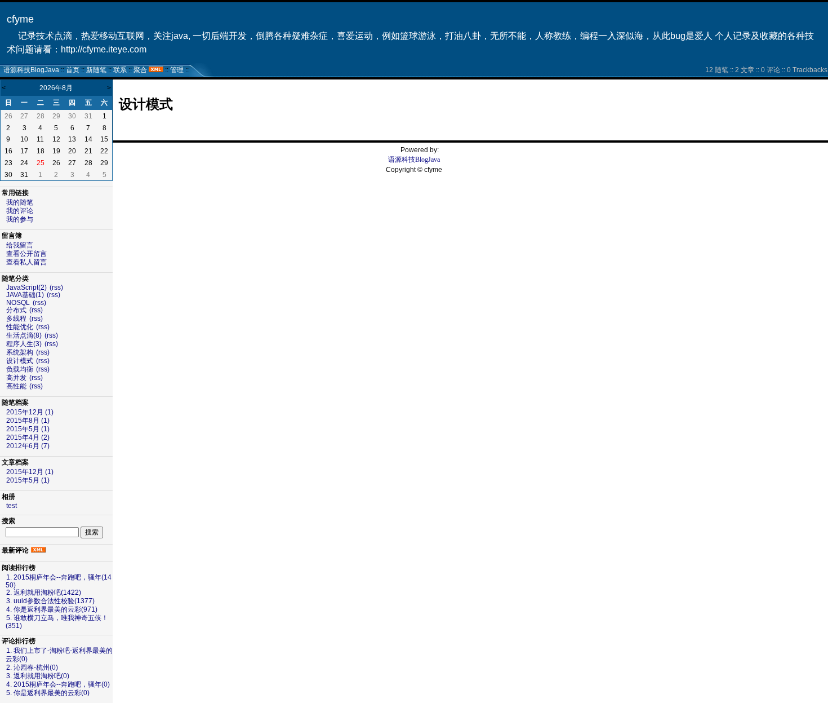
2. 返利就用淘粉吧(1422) (43, 592)
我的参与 (19, 219)
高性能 (16, 386)
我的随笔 (19, 202)
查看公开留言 (26, 253)
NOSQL (18, 302)
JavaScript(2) (26, 287)
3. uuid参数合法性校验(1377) (50, 601)
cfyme (20, 19)
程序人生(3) (24, 344)
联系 (120, 70)
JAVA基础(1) (25, 294)
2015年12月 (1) (30, 412)
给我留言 (19, 245)
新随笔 (96, 70)
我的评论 (19, 210)
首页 (72, 70)
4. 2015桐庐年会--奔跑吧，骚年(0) (58, 684)
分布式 (16, 310)
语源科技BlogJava (31, 70)
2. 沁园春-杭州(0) (32, 667)
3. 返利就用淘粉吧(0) (37, 676)
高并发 (16, 377)
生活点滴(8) (24, 335)
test (11, 505)
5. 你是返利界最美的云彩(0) (48, 692)
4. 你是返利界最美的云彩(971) (51, 609)
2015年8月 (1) (28, 420)
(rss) (56, 287)
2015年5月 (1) (28, 429)
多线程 (16, 318)
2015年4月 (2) (28, 437)
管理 (177, 70)
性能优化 (19, 327)
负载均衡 (19, 369)
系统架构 (19, 352)
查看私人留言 (26, 262)
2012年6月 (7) (28, 446)
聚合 (140, 70)
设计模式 (19, 360)
